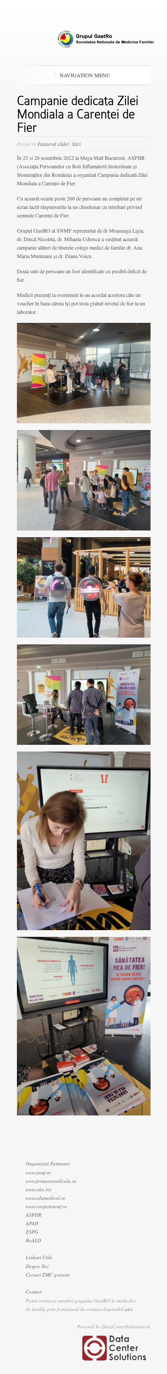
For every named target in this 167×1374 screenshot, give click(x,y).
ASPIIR (33, 1214)
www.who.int (38, 1189)
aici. (129, 1309)
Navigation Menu (85, 75)
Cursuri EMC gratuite (48, 1274)
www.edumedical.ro (45, 1197)
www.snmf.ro (38, 1172)
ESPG (32, 1231)
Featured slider (53, 143)
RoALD (33, 1240)
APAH (32, 1223)
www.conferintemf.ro (46, 1206)
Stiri (76, 143)
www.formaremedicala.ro (51, 1181)
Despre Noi (37, 1266)
